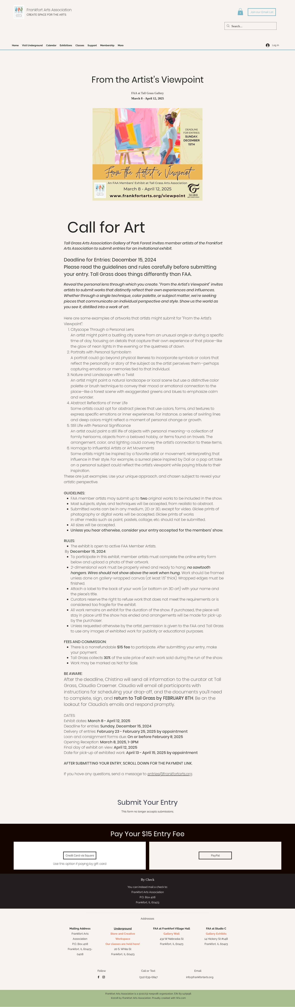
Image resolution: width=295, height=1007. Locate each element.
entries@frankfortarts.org (170, 774)
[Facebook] (98, 977)
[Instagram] (103, 977)
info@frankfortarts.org (199, 977)
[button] (240, 11)
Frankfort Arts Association (49, 9)
